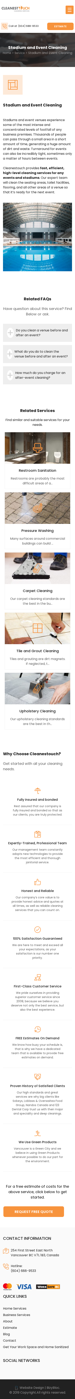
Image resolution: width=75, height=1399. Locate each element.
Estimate (60, 26)
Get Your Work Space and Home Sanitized (36, 1347)
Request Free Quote (34, 1211)
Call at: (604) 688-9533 (24, 26)
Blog (6, 1334)
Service (20, 53)
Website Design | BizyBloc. (39, 1387)
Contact (9, 1340)
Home (7, 53)
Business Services (16, 1315)
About (8, 1321)
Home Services (14, 1308)
